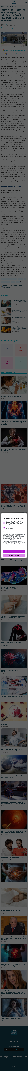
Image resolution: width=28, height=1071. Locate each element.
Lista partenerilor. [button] (15, 539)
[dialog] (14, 535)
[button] (14, 531)
